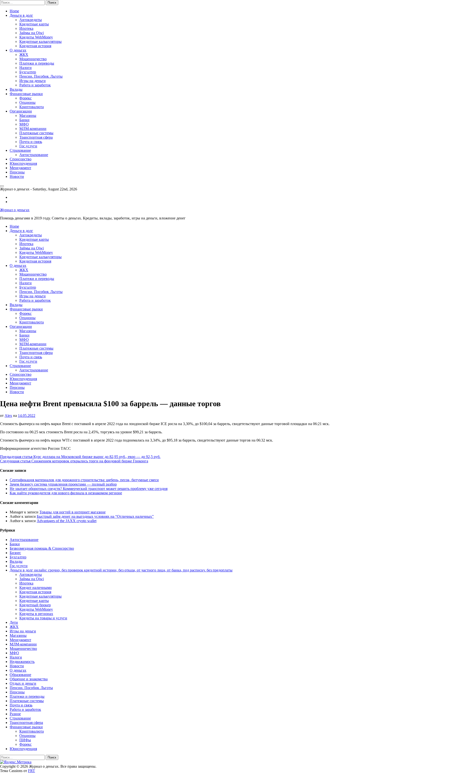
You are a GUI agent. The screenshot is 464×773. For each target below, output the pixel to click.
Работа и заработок (35, 85)
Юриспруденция (23, 163)
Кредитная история (35, 46)
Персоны (17, 172)
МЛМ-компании (32, 129)
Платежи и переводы (36, 63)
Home (14, 11)
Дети (14, 622)
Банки (24, 120)
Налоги (25, 68)
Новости (17, 176)
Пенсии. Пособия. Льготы (41, 76)
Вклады (16, 89)
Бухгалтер (27, 72)
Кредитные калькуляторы (40, 41)
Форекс (25, 98)
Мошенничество (33, 59)
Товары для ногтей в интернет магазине (72, 512)
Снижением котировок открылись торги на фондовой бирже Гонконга (74, 461)
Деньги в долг (21, 15)
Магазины (27, 115)
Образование (20, 675)
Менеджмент (20, 168)
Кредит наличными (35, 587)
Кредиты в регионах (36, 614)
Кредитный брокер (35, 605)
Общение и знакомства (29, 679)
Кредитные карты (34, 24)
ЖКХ (23, 55)
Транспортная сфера (36, 137)
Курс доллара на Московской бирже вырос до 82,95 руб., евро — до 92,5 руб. (80, 457)
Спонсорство (20, 159)
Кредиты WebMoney (36, 37)
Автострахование (33, 155)
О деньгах (18, 50)
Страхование (20, 150)
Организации (21, 111)
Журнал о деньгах (14, 210)
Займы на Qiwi (31, 33)
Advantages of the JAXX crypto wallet (66, 521)
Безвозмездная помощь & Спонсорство (42, 548)
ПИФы (25, 740)
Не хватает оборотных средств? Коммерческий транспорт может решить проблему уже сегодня (88, 489)
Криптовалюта (31, 107)
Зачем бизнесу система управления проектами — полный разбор (63, 484)
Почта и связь (30, 142)
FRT (31, 771)
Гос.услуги (28, 146)
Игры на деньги (32, 81)
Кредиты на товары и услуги (43, 618)
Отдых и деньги (23, 683)
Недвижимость (22, 662)
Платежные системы (36, 133)
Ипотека (26, 28)
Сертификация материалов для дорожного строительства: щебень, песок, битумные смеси (84, 480)
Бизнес (15, 553)
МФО (24, 124)
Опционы (27, 102)
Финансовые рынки (26, 94)
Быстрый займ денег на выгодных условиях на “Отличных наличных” (95, 516)
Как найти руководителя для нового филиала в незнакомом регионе (66, 493)
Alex (8, 415)
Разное (15, 714)
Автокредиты (30, 20)
